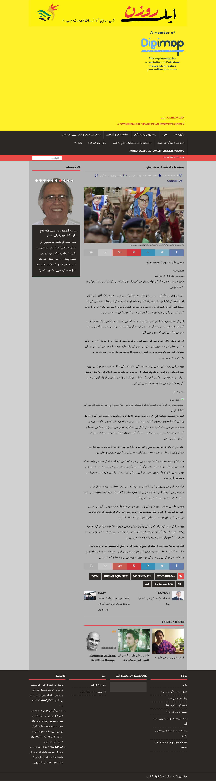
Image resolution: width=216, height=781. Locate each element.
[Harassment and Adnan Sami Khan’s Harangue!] (100, 640)
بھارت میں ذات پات (163, 584)
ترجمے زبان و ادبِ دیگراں (111, 175)
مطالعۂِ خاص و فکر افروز (117, 134)
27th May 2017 (150, 175)
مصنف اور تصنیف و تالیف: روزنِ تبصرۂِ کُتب (170, 721)
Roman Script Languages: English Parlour (157, 151)
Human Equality (116, 576)
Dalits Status (142, 576)
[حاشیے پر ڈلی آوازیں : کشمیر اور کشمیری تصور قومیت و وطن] (134, 640)
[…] (74, 270)
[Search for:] (47, 158)
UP (179, 584)
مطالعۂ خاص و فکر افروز (176, 712)
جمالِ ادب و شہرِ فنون (97, 143)
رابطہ (79, 143)
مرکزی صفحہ (178, 134)
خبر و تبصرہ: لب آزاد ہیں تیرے (170, 143)
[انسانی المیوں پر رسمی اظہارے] (168, 641)
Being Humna (166, 576)
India (95, 576)
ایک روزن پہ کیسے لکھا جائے (93, 691)
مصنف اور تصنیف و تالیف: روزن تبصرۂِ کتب (81, 134)
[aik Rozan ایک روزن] (108, 24)
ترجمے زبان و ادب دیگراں (145, 134)
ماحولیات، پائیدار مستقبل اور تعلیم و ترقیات (132, 143)
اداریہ (164, 134)
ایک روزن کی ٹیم (98, 685)
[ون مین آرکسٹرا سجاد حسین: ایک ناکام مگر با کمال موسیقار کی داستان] (56, 201)
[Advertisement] (108, 94)
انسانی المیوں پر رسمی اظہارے (169, 657)
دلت (147, 584)
